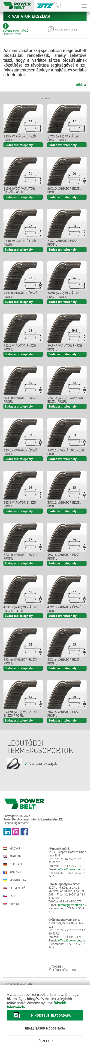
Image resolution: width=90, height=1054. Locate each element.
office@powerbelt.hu (72, 869)
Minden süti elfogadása (51, 1015)
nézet (44, 98)
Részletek (45, 1041)
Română (15, 872)
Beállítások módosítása (45, 1028)
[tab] (22, 29)
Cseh (12, 896)
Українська (17, 880)
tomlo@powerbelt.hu (72, 905)
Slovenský (17, 888)
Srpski (14, 904)
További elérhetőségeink (64, 968)
